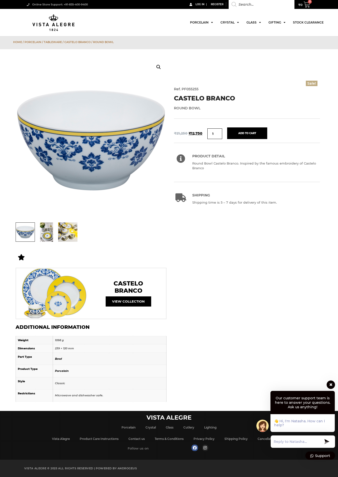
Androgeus (127, 468)
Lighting (210, 427)
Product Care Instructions (99, 439)
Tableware (53, 42)
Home (17, 42)
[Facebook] (195, 448)
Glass (251, 22)
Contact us (136, 439)
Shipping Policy (236, 439)
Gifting (274, 22)
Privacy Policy (204, 439)
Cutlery (188, 427)
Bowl (58, 358)
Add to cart (247, 133)
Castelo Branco (77, 42)
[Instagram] (205, 448)
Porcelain (199, 22)
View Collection (128, 301)
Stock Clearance (308, 22)
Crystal (227, 22)
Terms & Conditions (169, 439)
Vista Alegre (61, 439)
